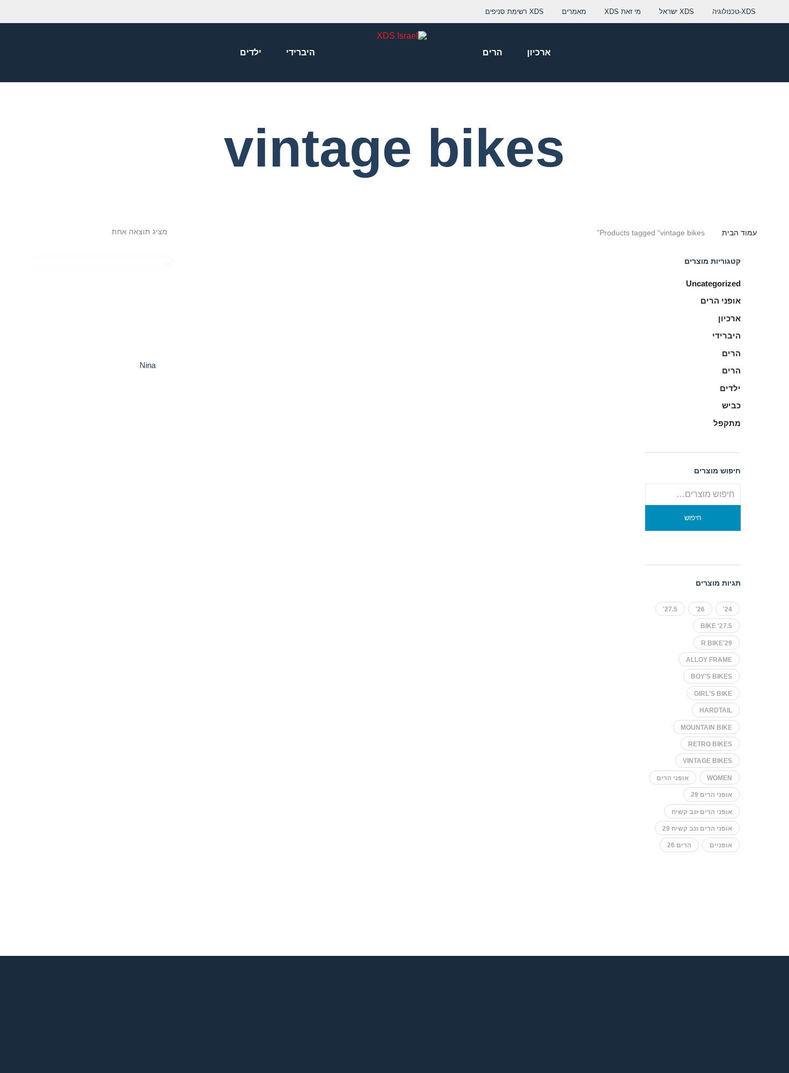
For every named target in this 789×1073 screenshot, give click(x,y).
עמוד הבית (739, 232)
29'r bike (716, 643)
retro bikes (710, 744)
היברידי (726, 335)
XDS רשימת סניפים (514, 12)
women (719, 778)
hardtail (715, 710)
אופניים (721, 845)
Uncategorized (713, 283)
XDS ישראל (676, 12)
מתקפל (727, 423)
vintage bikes (707, 761)
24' (727, 609)
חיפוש (693, 518)
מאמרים (574, 12)
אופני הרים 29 (711, 794)
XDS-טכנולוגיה (734, 12)
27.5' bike (716, 626)
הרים (731, 353)
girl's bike (713, 693)
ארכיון (729, 318)
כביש (731, 405)
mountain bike (706, 727)
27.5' (670, 609)
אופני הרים (720, 300)
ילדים (730, 388)
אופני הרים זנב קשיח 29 (697, 828)
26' (700, 609)
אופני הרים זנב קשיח (701, 812)
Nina (148, 365)
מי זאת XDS (622, 12)
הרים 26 (679, 845)
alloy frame (709, 660)
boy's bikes (711, 676)
